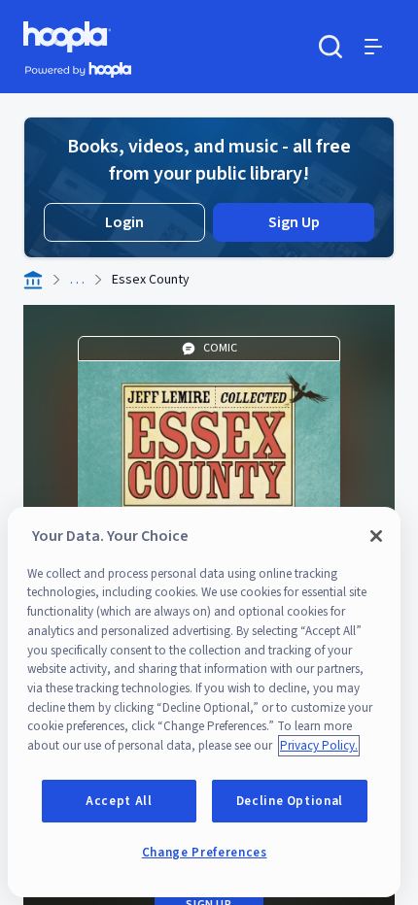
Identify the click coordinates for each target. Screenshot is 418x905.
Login (124, 222)
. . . (77, 279)
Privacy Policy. (319, 745)
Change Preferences (204, 852)
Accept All (119, 801)
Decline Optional (290, 801)
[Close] (376, 536)
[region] (204, 702)
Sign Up (294, 222)
